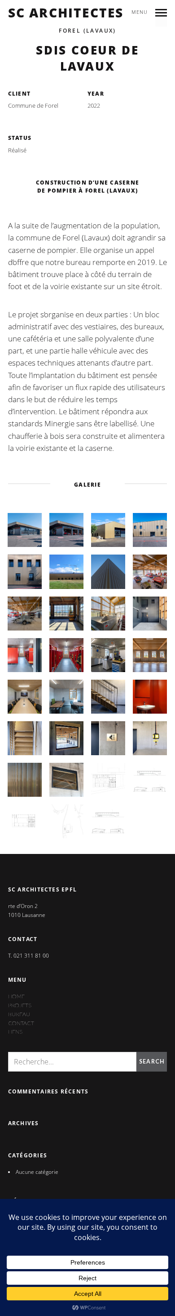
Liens (15, 1031)
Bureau (19, 1014)
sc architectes (66, 13)
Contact (21, 1023)
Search (151, 1061)
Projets (19, 1005)
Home (16, 996)
